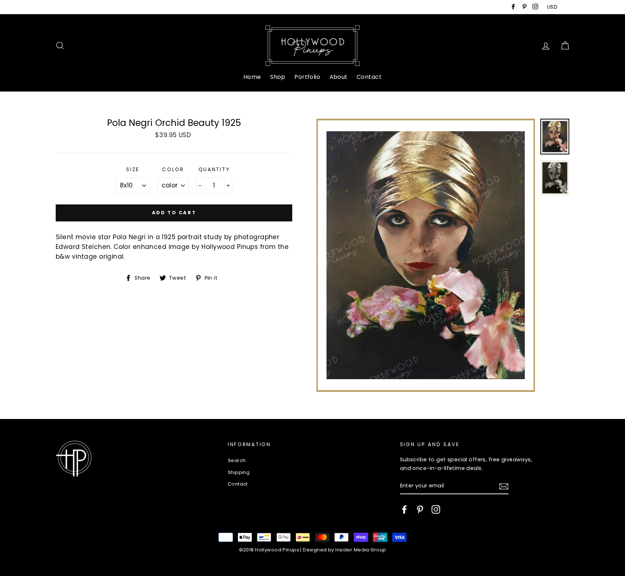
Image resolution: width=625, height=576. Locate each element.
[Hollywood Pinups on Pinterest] (420, 509)
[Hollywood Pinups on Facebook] (404, 509)
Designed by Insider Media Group (344, 549)
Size (133, 169)
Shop (277, 77)
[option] (425, 255)
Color (173, 169)
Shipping (239, 472)
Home (252, 77)
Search (237, 460)
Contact (369, 77)
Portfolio (307, 77)
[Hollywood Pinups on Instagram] (435, 509)
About (338, 77)
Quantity (214, 169)
